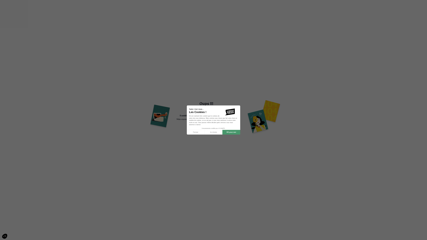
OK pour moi (231, 132)
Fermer (195, 132)
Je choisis (213, 132)
